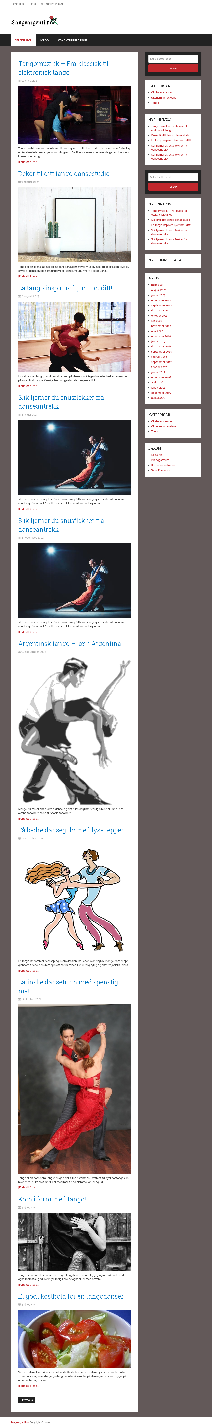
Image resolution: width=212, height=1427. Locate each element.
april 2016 (157, 382)
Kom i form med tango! (52, 1199)
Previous (27, 1400)
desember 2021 (161, 310)
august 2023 (158, 290)
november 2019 (161, 336)
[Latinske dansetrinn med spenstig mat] (74, 1089)
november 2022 (161, 300)
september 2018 (161, 351)
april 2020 (157, 331)
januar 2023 (158, 295)
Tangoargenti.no (20, 1422)
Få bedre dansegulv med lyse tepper (71, 830)
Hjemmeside (17, 4)
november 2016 (161, 377)
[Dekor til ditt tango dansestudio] (74, 225)
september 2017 (161, 362)
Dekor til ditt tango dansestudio (64, 173)
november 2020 (161, 326)
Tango (32, 4)
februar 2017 (159, 367)
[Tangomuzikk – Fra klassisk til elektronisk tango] (74, 115)
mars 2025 (157, 284)
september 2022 (161, 305)
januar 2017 (158, 372)
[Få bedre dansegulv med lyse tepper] (74, 900)
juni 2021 (156, 320)
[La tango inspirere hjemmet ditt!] (74, 337)
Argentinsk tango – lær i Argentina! (70, 643)
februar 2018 (159, 356)
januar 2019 (158, 341)
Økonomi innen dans (52, 4)
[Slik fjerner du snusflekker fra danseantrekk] (74, 457)
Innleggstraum (160, 460)
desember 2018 (161, 346)
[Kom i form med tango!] (74, 1242)
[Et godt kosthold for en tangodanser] (74, 1339)
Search (173, 68)
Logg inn (156, 454)
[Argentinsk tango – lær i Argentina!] (74, 731)
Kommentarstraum (163, 465)
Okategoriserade (161, 92)
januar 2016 (158, 387)
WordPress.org (160, 470)
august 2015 (158, 397)
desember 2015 (161, 392)
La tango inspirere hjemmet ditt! (65, 288)
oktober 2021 (159, 315)
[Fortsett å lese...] (28, 162)
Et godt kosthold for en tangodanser (71, 1296)
